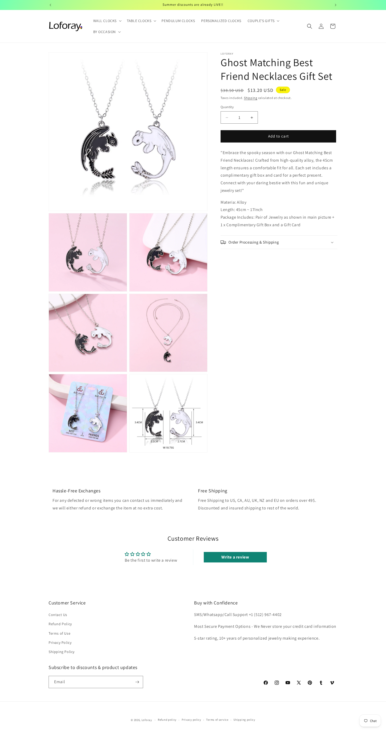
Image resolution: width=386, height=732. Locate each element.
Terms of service (217, 720)
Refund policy (167, 720)
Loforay (147, 720)
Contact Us (58, 614)
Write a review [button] (235, 557)
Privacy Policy (60, 642)
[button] (107, 20)
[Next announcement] (335, 5)
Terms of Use (59, 633)
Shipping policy (244, 720)
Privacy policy (191, 720)
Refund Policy (60, 624)
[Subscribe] (137, 682)
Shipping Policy (62, 651)
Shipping (250, 98)
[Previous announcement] (50, 5)
